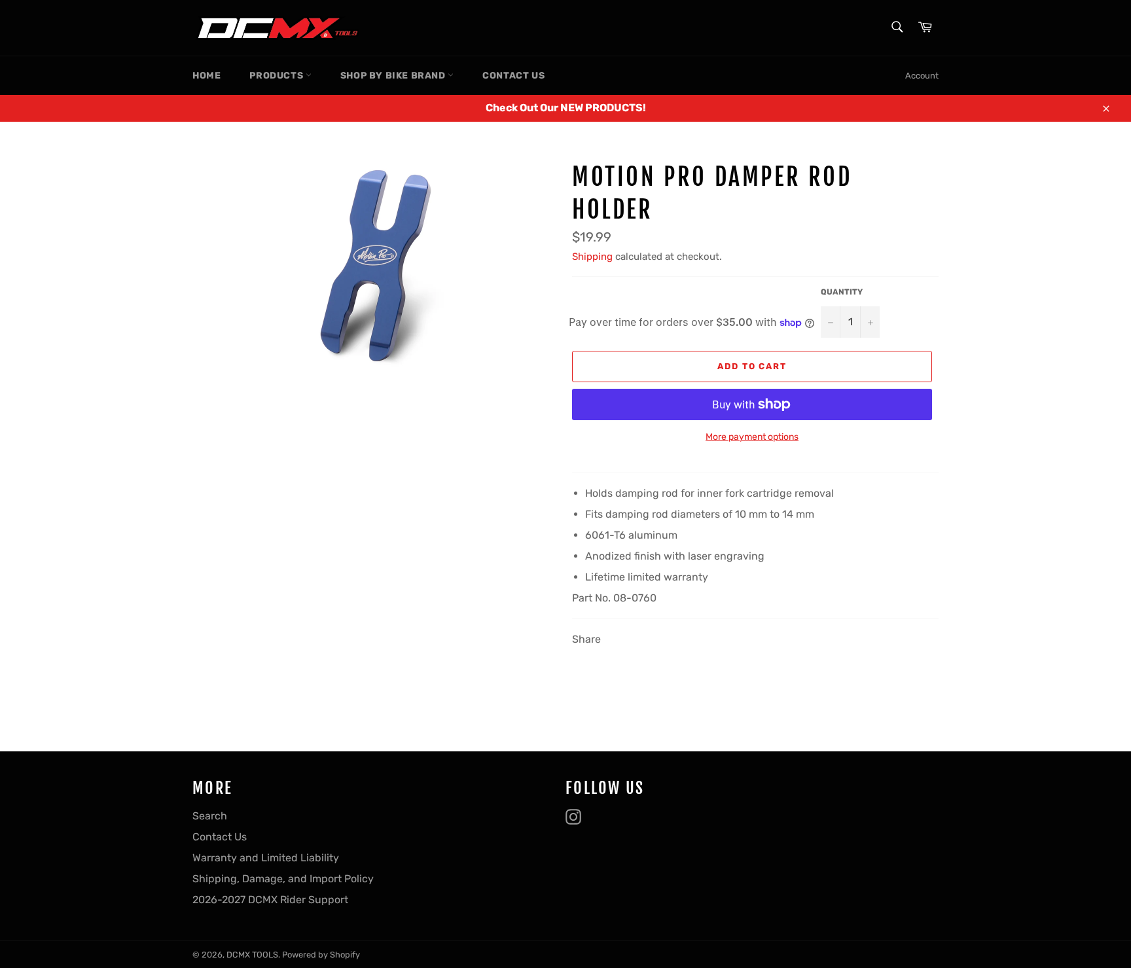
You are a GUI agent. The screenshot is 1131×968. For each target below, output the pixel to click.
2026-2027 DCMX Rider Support (270, 899)
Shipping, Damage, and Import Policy (283, 878)
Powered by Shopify (321, 954)
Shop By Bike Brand (394, 75)
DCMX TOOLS (252, 954)
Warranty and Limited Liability (265, 857)
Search (209, 816)
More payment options (752, 436)
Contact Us (513, 75)
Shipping (592, 256)
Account (922, 76)
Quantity (842, 291)
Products (277, 75)
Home (206, 75)
